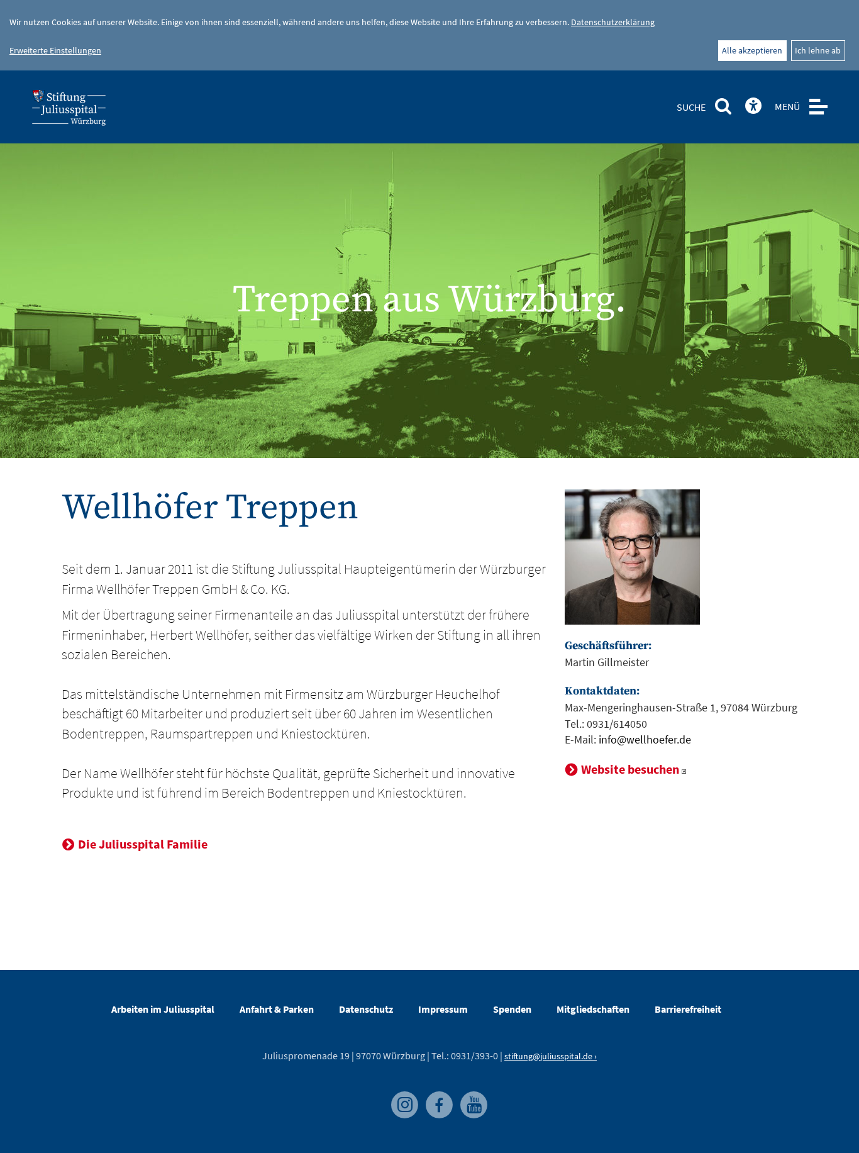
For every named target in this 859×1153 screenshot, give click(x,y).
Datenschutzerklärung (613, 22)
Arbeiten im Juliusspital (162, 1009)
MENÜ (787, 106)
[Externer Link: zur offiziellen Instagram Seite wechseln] (402, 1097)
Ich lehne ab (818, 50)
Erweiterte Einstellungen (55, 50)
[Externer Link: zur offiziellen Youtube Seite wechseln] (470, 1097)
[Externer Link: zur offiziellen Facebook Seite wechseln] (437, 1097)
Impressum (443, 1009)
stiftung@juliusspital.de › (550, 1056)
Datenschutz (366, 1009)
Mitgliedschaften (593, 1009)
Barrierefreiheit (688, 1009)
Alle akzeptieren (752, 50)
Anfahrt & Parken (277, 1009)
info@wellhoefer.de (645, 739)
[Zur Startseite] (89, 111)
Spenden (512, 1009)
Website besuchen (630, 769)
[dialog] (429, 35)
